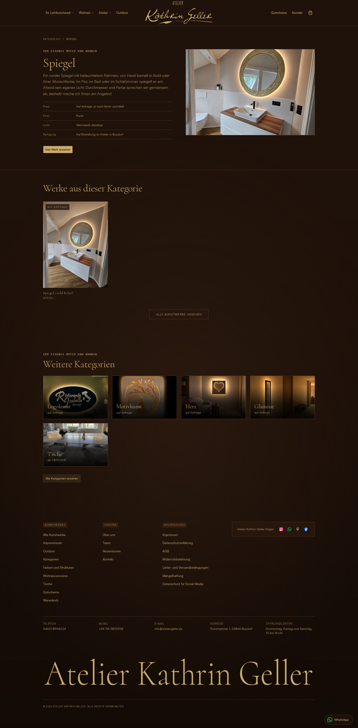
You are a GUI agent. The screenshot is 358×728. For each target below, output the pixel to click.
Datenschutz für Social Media (182, 584)
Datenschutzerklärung (177, 543)
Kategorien (51, 39)
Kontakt (297, 13)
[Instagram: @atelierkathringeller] (281, 529)
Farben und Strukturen (58, 568)
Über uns (109, 535)
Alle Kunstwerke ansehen (179, 314)
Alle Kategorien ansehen (61, 478)
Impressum (170, 535)
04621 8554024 (54, 628)
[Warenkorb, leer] (310, 12)
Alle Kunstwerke (54, 535)
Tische (47, 584)
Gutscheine (279, 13)
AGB (165, 551)
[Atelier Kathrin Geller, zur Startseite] (179, 12)
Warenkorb (50, 600)
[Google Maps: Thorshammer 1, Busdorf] (297, 529)
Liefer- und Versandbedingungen (185, 568)
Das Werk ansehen (57, 149)
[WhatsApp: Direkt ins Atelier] (289, 529)
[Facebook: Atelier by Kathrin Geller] (306, 529)
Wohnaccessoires (55, 576)
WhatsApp (341, 719)
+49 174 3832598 (111, 628)
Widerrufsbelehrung (176, 559)
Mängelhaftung (172, 576)
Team (107, 543)
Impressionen (52, 543)
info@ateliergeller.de (168, 628)
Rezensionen (112, 551)
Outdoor (122, 13)
